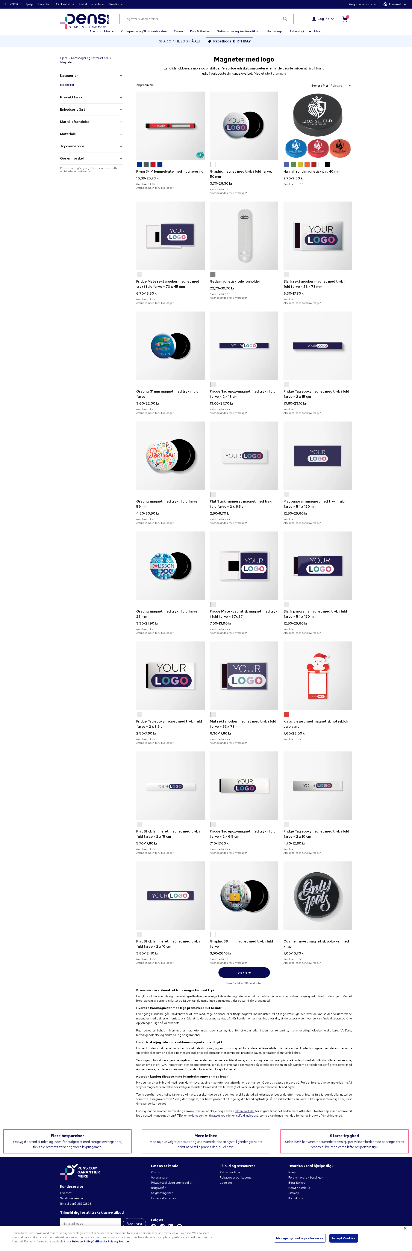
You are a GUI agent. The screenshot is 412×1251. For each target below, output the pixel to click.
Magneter (67, 85)
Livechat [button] (44, 4)
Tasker (178, 31)
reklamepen (196, 1115)
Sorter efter (319, 85)
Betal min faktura (91, 4)
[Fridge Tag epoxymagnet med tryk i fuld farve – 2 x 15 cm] (317, 346)
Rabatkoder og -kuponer (236, 1177)
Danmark (395, 4)
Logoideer (227, 1183)
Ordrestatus (65, 4)
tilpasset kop (217, 1115)
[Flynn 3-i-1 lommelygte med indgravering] (170, 126)
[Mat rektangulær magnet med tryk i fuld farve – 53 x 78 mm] (244, 675)
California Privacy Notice (110, 1241)
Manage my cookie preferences (299, 1238)
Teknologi (296, 31)
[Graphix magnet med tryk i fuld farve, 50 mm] (244, 126)
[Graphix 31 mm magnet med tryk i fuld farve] (170, 346)
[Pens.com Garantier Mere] (80, 1171)
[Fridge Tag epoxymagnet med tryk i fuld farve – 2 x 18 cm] (244, 346)
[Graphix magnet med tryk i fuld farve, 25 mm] (170, 565)
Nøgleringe (275, 31)
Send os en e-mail (71, 1198)
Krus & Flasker (200, 31)
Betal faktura (297, 1183)
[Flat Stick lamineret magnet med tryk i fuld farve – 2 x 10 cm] (170, 895)
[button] (102, 29)
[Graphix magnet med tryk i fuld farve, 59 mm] (170, 456)
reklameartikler (244, 1111)
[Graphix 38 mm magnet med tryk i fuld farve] (244, 895)
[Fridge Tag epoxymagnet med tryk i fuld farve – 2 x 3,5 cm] (170, 675)
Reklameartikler (230, 1172)
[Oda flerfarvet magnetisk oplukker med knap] (317, 895)
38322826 (11, 4)
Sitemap (293, 1193)
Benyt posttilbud (299, 1188)
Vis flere (244, 972)
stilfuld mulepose (247, 1115)
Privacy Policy (82, 1241)
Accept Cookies (344, 1238)
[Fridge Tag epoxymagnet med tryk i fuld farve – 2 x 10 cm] (317, 785)
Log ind (324, 19)
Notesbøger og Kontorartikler (238, 31)
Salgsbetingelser (162, 1193)
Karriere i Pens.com (163, 1198)
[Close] (405, 1228)
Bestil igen (116, 4)
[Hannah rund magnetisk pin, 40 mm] (317, 126)
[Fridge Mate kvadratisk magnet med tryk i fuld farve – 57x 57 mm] (244, 565)
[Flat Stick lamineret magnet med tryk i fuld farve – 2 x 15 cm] (170, 785)
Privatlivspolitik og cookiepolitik (171, 1183)
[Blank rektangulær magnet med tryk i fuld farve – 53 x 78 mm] (317, 236)
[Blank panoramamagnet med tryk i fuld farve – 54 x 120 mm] (317, 565)
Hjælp (28, 4)
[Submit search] (285, 19)
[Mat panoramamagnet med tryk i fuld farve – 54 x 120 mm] (317, 456)
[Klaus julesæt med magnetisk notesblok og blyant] (317, 675)
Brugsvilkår (158, 1188)
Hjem (63, 58)
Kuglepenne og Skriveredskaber (144, 31)
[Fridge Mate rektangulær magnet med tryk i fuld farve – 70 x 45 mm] (170, 236)
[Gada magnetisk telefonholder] (244, 236)
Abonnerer (134, 1223)
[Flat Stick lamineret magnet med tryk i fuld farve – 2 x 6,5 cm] (244, 456)
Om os (155, 1172)
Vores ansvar (159, 1177)
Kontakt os (295, 1198)
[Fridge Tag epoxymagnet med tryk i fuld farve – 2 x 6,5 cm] (244, 785)
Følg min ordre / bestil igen (305, 1177)
